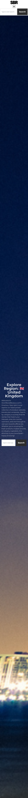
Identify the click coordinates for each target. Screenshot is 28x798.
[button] (14, 6)
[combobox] (8, 12)
